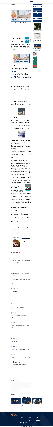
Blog (20, 422)
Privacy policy (37, 424)
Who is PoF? (30, 422)
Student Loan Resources (22, 423)
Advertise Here (30, 424)
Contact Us (37, 422)
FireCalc (23, 77)
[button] (16, 243)
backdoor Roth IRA (13, 74)
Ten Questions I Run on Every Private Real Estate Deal (37, 412)
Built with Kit (26, 241)
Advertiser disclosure (13, 4)
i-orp (26, 77)
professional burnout (13, 71)
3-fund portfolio (16, 76)
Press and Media (30, 423)
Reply (12, 313)
